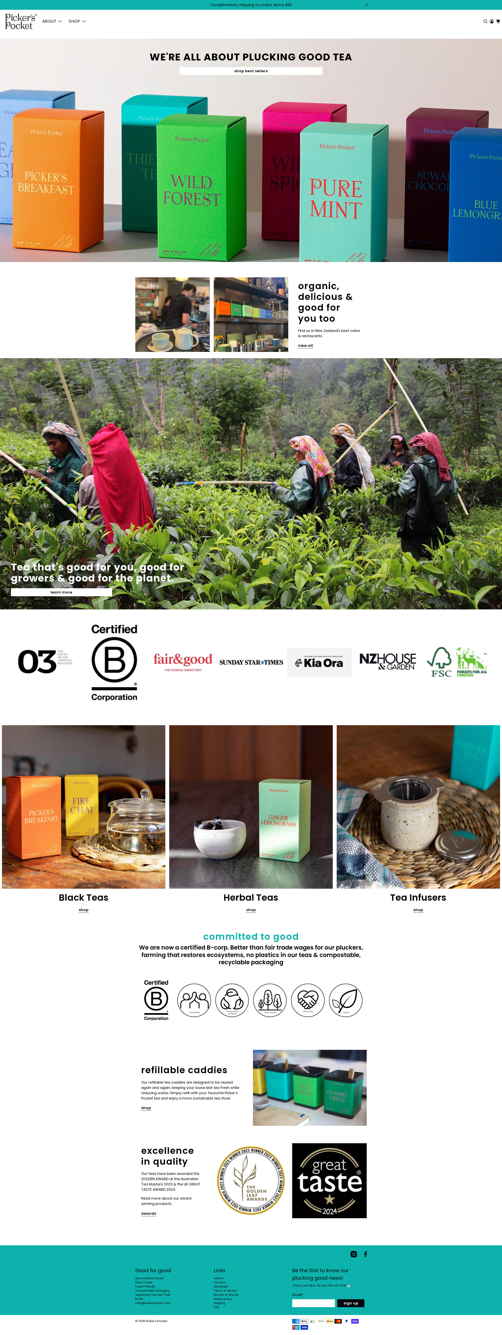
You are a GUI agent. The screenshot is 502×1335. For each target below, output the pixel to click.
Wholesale (221, 1286)
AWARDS (148, 1213)
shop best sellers (251, 70)
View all (305, 345)
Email (297, 1294)
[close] (367, 5)
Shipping (219, 1303)
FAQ (216, 1307)
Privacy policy (223, 1299)
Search (218, 1278)
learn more (61, 592)
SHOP (74, 21)
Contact (219, 1282)
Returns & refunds (226, 1295)
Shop (84, 909)
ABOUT (49, 21)
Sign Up (351, 1303)
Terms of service (225, 1291)
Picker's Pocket (156, 1321)
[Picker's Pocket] (21, 21)
